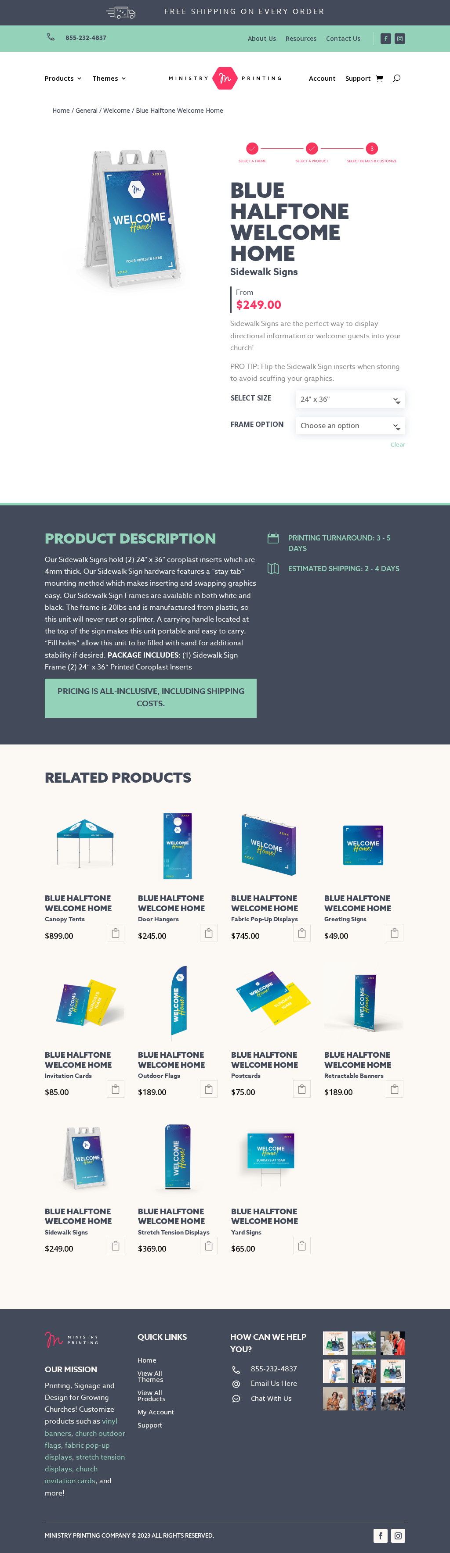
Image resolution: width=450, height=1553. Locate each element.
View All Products (152, 1396)
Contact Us (343, 39)
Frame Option (257, 424)
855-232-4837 (85, 38)
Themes (105, 78)
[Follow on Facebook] (386, 38)
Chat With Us (271, 1398)
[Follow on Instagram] (400, 38)
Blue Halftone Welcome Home (179, 110)
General (87, 110)
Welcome (116, 110)
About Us (262, 39)
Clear (398, 444)
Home (61, 110)
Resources (301, 39)
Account (322, 78)
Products (59, 78)
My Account (156, 1412)
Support (358, 78)
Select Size (251, 398)
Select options (115, 932)
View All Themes (150, 1377)
